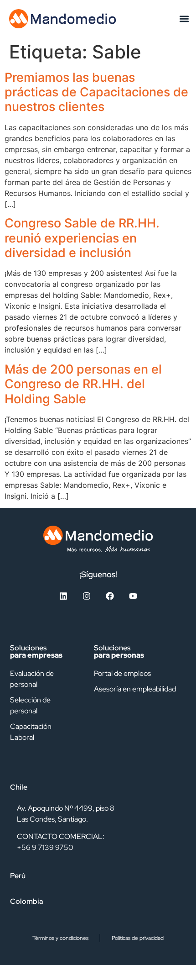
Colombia (26, 901)
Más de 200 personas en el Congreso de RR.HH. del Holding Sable (83, 384)
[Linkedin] (63, 596)
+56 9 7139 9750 (45, 847)
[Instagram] (86, 596)
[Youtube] (133, 596)
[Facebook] (110, 596)
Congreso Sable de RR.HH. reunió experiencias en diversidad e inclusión (82, 238)
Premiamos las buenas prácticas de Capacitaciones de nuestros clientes (96, 92)
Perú (18, 876)
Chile (18, 787)
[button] (183, 18)
